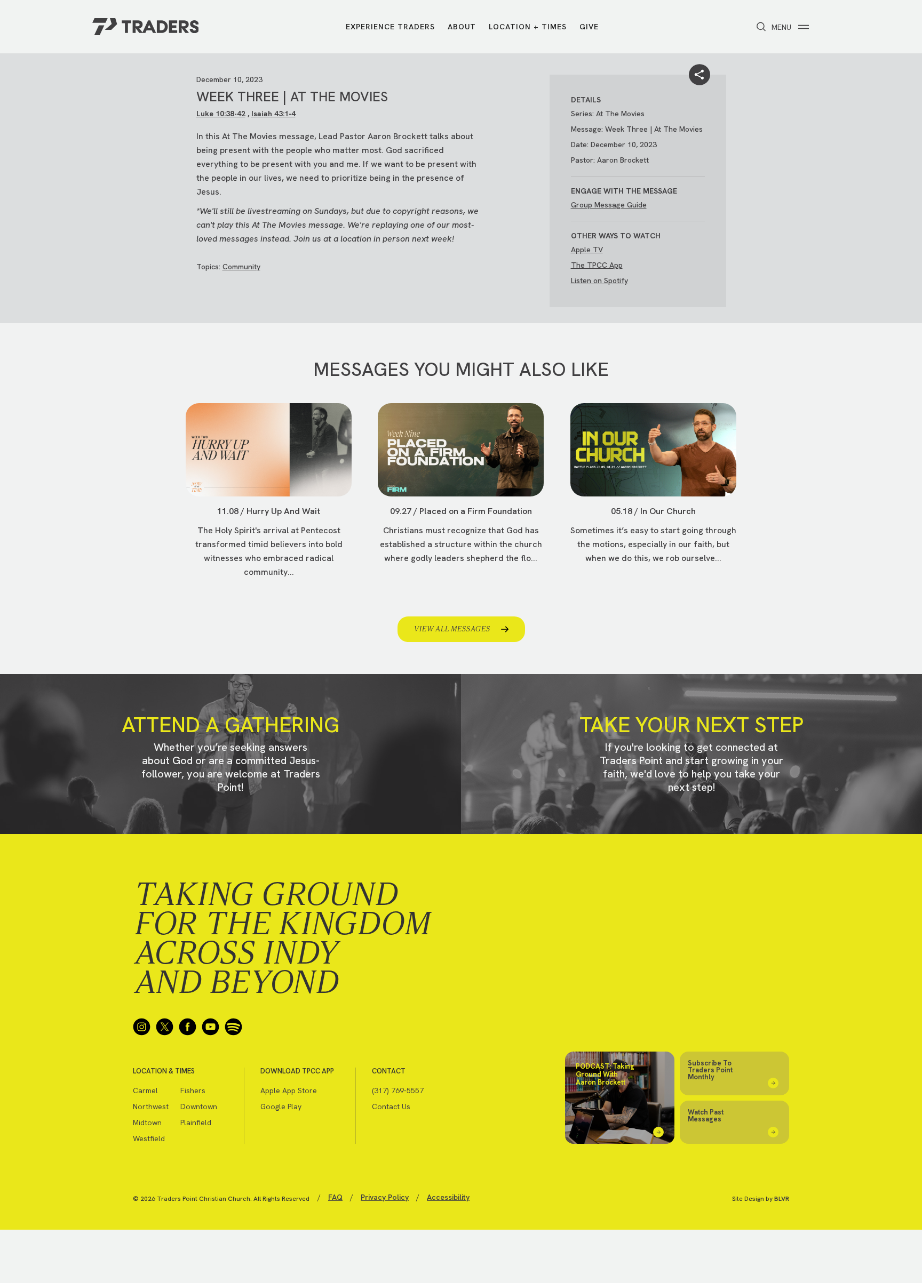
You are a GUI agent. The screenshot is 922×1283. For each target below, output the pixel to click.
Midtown (147, 1122)
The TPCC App (597, 265)
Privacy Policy (385, 1197)
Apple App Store (288, 1090)
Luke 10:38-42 (220, 113)
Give (589, 26)
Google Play (280, 1106)
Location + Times (528, 26)
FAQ (335, 1197)
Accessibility (448, 1197)
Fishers (192, 1090)
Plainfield (195, 1122)
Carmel (145, 1090)
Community (241, 266)
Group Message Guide (609, 205)
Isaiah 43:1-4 (273, 113)
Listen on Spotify (599, 280)
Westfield (149, 1138)
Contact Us (391, 1106)
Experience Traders (390, 26)
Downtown (198, 1106)
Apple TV (587, 249)
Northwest (151, 1106)
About (462, 26)
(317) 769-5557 (398, 1090)
